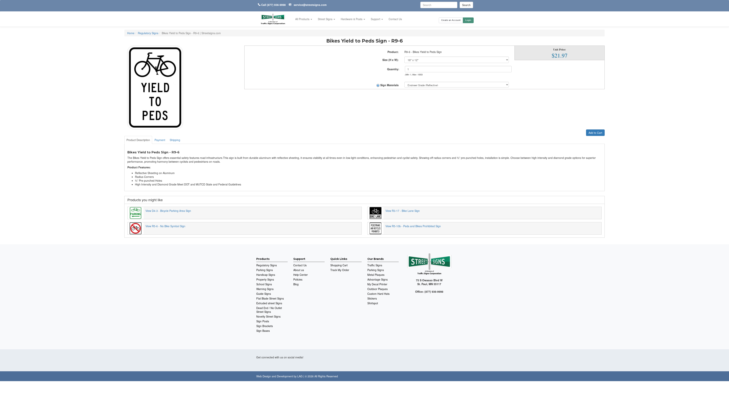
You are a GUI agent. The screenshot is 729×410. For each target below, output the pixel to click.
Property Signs (265, 279)
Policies (297, 279)
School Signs (264, 284)
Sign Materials (389, 85)
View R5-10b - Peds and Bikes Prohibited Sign (413, 226)
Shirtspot (372, 303)
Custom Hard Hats (378, 294)
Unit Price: (559, 49)
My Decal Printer (377, 284)
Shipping (175, 140)
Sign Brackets (264, 326)
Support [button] (376, 19)
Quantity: (393, 69)
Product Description (138, 140)
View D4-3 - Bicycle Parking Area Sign (168, 211)
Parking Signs (264, 270)
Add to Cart (595, 133)
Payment (160, 140)
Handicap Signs (265, 275)
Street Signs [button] (325, 19)
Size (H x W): (390, 60)
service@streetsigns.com (310, 5)
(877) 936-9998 (276, 5)
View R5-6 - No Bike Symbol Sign (165, 226)
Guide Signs (263, 294)
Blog (296, 284)
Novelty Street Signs (268, 316)
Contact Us (395, 19)
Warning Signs (265, 289)
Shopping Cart (339, 265)
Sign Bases (263, 331)
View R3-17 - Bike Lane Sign (402, 211)
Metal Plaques (375, 275)
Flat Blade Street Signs (270, 298)
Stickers (372, 298)
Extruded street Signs (269, 303)
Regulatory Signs (266, 265)
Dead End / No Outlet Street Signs (269, 310)
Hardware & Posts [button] (352, 19)
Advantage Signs (377, 279)
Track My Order (339, 270)
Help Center (300, 275)
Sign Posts (262, 321)
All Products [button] (302, 19)
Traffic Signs (374, 265)
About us (298, 270)
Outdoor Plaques (377, 289)
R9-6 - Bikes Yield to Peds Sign (423, 52)
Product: (393, 52)
